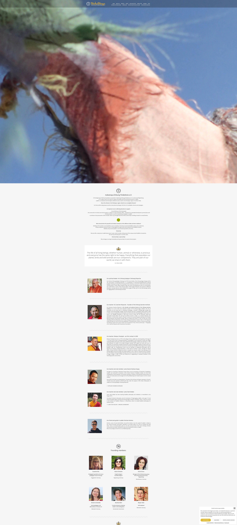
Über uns (118, 3)
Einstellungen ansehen (228, 520)
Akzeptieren (206, 520)
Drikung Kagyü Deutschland (134, 5)
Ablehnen (216, 520)
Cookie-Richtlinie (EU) (145, 5)
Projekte (122, 3)
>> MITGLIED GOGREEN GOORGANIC (115, 386)
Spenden (145, 3)
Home (114, 3)
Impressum (226, 522)
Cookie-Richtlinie (210, 522)
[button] (234, 508)
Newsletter (139, 3)
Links (149, 3)
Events (127, 3)
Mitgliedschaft (133, 3)
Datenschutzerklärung (219, 522)
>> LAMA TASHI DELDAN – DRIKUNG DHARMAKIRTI (118, 404)
